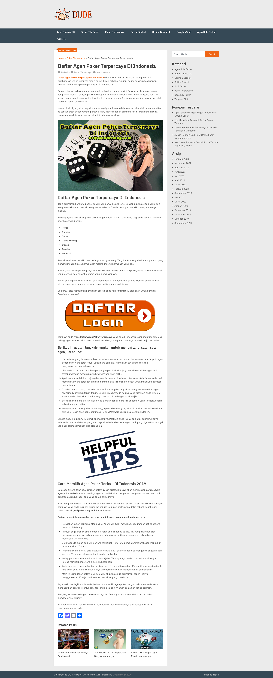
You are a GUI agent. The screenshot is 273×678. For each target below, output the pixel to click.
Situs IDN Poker (90, 32)
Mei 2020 (179, 197)
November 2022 (182, 163)
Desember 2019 (182, 210)
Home (61, 58)
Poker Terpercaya (114, 32)
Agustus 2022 (181, 167)
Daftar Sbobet (138, 32)
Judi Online (180, 86)
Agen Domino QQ (66, 32)
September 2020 (183, 193)
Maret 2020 (180, 201)
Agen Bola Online (206, 32)
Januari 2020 (181, 206)
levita (67, 72)
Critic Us (61, 39)
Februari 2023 (181, 159)
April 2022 (179, 180)
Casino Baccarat (161, 32)
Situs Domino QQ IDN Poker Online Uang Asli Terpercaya (83, 674)
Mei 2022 (179, 176)
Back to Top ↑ (211, 674)
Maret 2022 (180, 184)
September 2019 (183, 223)
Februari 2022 (181, 188)
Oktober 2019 (181, 218)
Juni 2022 (179, 171)
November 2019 (182, 214)
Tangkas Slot (183, 32)
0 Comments (103, 72)
